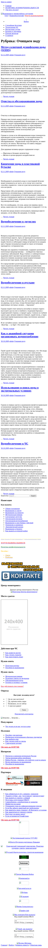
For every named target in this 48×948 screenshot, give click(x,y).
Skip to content (6, 2)
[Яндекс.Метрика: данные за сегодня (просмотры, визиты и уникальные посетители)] (24, 943)
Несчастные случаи (12, 29)
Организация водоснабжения (16, 521)
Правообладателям (16, 16)
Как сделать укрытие (13, 655)
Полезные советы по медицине (17, 678)
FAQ (6, 16)
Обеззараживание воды (14, 680)
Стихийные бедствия (13, 25)
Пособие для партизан (13, 735)
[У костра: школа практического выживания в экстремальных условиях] (24, 906)
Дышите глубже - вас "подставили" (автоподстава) (24, 796)
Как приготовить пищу (14, 657)
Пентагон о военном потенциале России (20, 756)
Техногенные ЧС (11, 27)
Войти (26, 21)
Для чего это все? (12, 10)
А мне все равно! (14, 706)
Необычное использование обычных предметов (23, 737)
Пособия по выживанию (14, 668)
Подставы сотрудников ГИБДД (17, 800)
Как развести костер (13, 653)
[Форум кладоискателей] (24, 892)
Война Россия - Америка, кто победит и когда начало (25, 760)
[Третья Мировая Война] (24, 874)
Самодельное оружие (13, 743)
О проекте (9, 35)
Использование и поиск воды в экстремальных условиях (20, 389)
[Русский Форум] (24, 852)
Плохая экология (11, 33)
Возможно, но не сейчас (17, 704)
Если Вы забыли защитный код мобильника (22, 808)
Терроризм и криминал (14, 525)
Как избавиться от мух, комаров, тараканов (21, 794)
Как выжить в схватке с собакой (17, 798)
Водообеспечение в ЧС (14, 443)
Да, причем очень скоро (17, 701)
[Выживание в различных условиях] (24, 888)
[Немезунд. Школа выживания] (24, 878)
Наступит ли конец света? (15, 814)
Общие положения (12, 509)
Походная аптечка (12, 666)
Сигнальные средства (13, 517)
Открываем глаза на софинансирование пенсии (23, 806)
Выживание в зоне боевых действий (19, 523)
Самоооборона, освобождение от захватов (21, 802)
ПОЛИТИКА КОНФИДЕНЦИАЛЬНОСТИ (22, 8)
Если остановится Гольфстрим (17, 816)
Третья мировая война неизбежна (18, 758)
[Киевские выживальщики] (24, 902)
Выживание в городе (13, 511)
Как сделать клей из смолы (15, 741)
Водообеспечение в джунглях (18, 221)
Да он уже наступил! (16, 699)
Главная (8, 6)
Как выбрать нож (12, 739)
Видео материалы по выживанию (18, 762)
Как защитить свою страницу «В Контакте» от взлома (26, 810)
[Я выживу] (24, 896)
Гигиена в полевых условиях (16, 682)
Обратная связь (36, 945)
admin (11, 55)
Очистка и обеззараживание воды (21, 101)
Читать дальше (8, 96)
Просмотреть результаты (24, 714)
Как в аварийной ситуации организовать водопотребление (19, 335)
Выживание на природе (14, 513)
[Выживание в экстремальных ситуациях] (24, 929)
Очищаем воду (19, 55)
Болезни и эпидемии (13, 31)
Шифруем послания (13, 804)
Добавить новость (22, 945)
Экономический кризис (14, 527)
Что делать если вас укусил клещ (17, 726)
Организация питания (13, 519)
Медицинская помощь (13, 515)
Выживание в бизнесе (13, 529)
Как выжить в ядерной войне (16, 531)
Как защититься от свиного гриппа (18, 812)
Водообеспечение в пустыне (18, 282)
